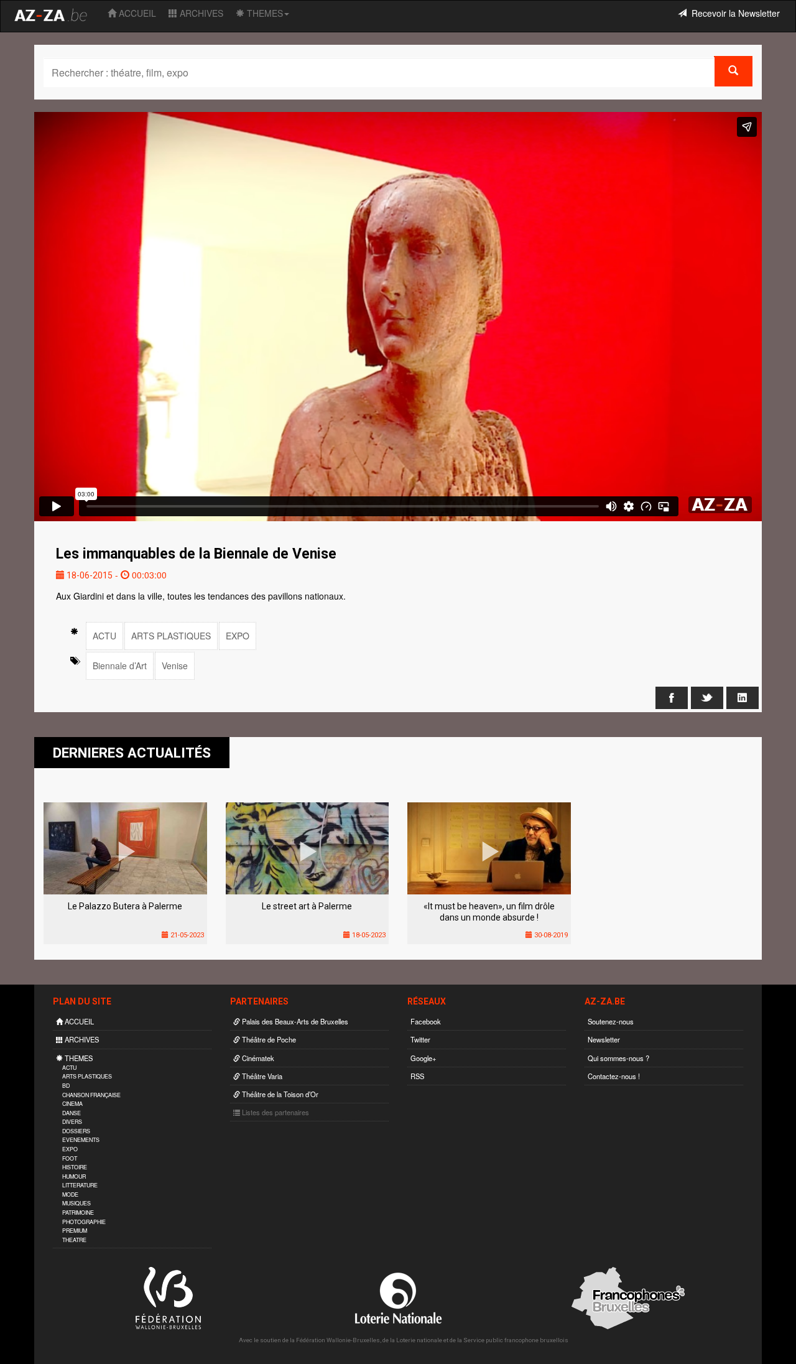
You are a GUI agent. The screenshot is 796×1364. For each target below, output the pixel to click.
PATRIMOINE (78, 1213)
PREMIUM (74, 1231)
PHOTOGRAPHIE (84, 1222)
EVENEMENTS (81, 1140)
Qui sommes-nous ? (618, 1058)
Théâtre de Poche (268, 1039)
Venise (175, 665)
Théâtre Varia (261, 1076)
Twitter (420, 1039)
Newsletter (604, 1039)
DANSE (71, 1113)
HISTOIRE (74, 1167)
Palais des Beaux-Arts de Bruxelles (294, 1021)
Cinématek (257, 1058)
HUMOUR (74, 1176)
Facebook (425, 1021)
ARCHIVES (200, 13)
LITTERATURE (80, 1185)
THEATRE (74, 1240)
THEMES (263, 13)
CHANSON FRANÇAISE (91, 1095)
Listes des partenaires (274, 1112)
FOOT (69, 1158)
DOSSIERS (76, 1131)
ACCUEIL (136, 13)
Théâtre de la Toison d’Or (279, 1094)
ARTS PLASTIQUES (171, 635)
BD (66, 1086)
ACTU (104, 635)
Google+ (423, 1058)
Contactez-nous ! (614, 1076)
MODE (70, 1194)
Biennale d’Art (120, 665)
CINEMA (72, 1104)
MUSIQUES (76, 1203)
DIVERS (72, 1122)
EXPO (237, 635)
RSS (417, 1076)
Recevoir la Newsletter (733, 13)
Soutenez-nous (611, 1021)
